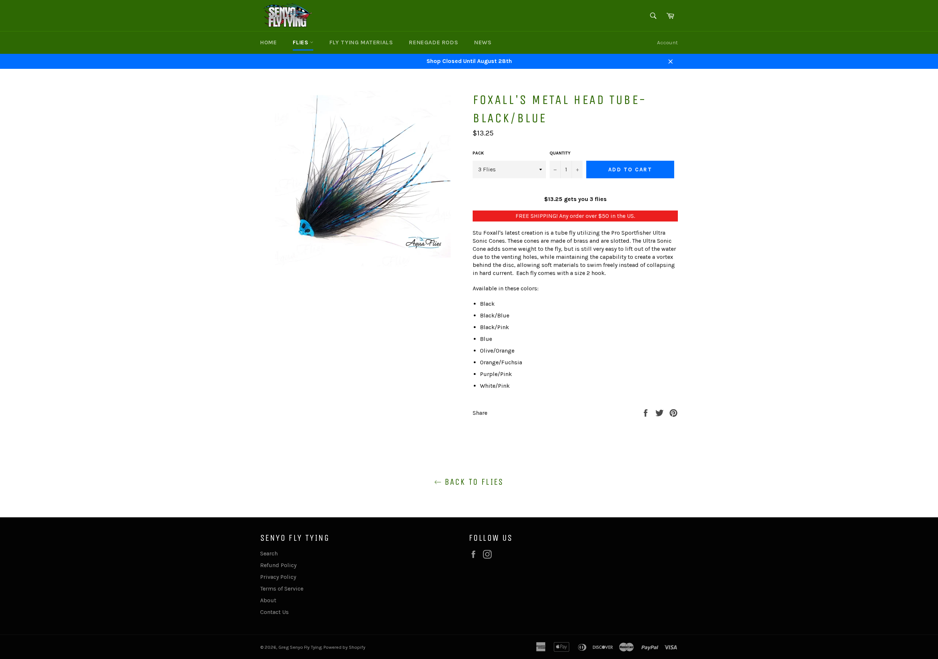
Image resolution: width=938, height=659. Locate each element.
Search (269, 553)
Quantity (560, 153)
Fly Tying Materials (361, 42)
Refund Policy (278, 565)
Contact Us (274, 611)
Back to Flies (473, 482)
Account (667, 42)
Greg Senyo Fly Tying (300, 647)
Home (268, 42)
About (268, 600)
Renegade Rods (433, 42)
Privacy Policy (278, 576)
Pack (478, 153)
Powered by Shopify (344, 647)
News (482, 42)
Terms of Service (281, 588)
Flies (301, 42)
